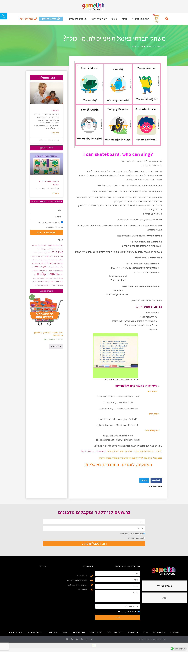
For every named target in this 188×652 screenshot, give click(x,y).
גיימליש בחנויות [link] (16, 632)
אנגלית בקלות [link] (48, 253)
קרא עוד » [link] (55, 193)
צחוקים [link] (35, 278)
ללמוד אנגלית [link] (59, 267)
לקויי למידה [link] (40, 266)
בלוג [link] (164, 46)
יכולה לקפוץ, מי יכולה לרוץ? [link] (93, 451)
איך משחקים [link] (133, 632)
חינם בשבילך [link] (52, 632)
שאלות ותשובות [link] (78, 632)
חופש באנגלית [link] (44, 260)
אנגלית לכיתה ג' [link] (38, 253)
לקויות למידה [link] (50, 267)
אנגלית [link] (57, 252)
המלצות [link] (33, 256)
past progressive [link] (58, 245)
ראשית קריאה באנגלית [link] (46, 281)
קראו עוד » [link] (55, 133)
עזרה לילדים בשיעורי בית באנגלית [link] (48, 278)
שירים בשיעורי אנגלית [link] (51, 285)
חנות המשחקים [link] (142, 18)
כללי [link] (154, 46)
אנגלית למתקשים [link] (58, 256)
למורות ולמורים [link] (96, 632)
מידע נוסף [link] (56, 346)
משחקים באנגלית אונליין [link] (50, 270)
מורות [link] (124, 18)
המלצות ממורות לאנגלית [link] (56, 260)
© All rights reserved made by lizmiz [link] (152, 639)
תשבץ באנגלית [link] (40, 285)
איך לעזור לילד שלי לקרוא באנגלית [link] (47, 249)
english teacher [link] (47, 245)
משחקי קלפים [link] (47, 273)
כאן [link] (150, 458)
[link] (3, 16)
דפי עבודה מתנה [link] (99, 18)
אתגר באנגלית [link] (48, 256)
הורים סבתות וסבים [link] (115, 632)
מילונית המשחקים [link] (35, 632)
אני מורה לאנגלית (53, 227)
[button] (166, 18)
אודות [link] (145, 632)
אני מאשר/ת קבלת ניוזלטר (49, 222)
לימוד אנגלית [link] (51, 263)
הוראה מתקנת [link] (40, 256)
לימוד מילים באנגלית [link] (38, 263)
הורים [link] (114, 18)
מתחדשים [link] (55, 110)
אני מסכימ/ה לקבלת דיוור (127, 611)
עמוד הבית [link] (174, 632)
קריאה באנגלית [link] (58, 281)
